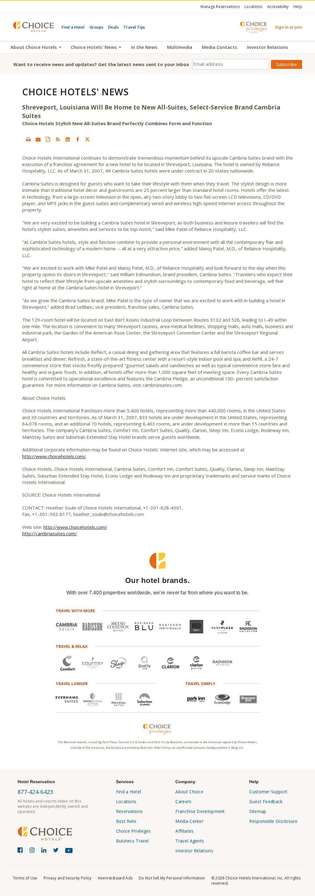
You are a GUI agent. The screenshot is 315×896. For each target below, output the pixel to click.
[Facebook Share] (77, 139)
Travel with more (75, 610)
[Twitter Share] (87, 139)
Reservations (129, 811)
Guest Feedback (265, 801)
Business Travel (132, 841)
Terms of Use (25, 878)
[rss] (57, 139)
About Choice (189, 792)
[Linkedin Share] (67, 139)
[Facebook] (21, 851)
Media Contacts (219, 47)
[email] (38, 139)
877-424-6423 (35, 791)
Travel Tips (134, 27)
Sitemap (257, 811)
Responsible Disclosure (273, 821)
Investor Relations (267, 47)
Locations (253, 6)
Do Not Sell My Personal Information (172, 878)
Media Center (189, 821)
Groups (96, 27)
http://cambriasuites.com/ (49, 533)
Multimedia (179, 47)
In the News (144, 47)
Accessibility (278, 6)
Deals (113, 27)
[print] (28, 139)
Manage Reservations (220, 6)
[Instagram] (33, 851)
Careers (183, 801)
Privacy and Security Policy (68, 878)
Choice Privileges (133, 831)
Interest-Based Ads (115, 878)
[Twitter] (56, 851)
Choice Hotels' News (94, 47)
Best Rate (126, 821)
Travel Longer (72, 683)
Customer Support (268, 792)
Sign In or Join (288, 27)
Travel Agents (189, 841)
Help (297, 6)
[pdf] (48, 139)
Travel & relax (72, 646)
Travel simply (200, 683)
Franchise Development (200, 811)
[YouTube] (70, 852)
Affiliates (184, 831)
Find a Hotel (73, 27)
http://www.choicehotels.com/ (54, 456)
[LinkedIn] (44, 851)
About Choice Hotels (34, 47)
